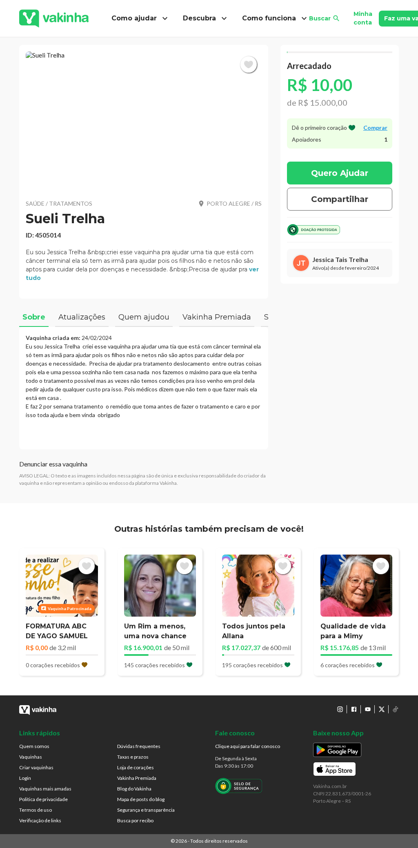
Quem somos (34, 746)
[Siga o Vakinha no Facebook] (354, 709)
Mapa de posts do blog (141, 799)
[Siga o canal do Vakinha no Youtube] (368, 709)
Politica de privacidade (43, 799)
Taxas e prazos (133, 757)
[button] (144, 120)
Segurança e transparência (146, 810)
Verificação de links (40, 820)
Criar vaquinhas (36, 767)
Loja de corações (135, 767)
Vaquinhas (30, 757)
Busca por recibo (135, 820)
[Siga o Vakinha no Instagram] (340, 709)
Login (25, 778)
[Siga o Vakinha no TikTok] (395, 709)
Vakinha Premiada (136, 778)
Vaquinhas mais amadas (45, 789)
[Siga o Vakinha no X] (381, 709)
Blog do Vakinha (134, 789)
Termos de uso (35, 810)
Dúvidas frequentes (138, 746)
